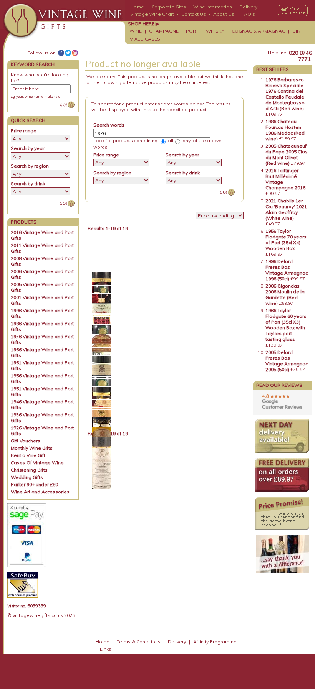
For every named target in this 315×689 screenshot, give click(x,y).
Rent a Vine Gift (28, 455)
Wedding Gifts (27, 477)
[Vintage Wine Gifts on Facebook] (61, 53)
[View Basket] (293, 10)
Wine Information (212, 7)
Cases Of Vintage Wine (37, 462)
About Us (223, 14)
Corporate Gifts (168, 7)
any (186, 140)
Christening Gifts (29, 470)
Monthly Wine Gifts (32, 448)
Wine (135, 31)
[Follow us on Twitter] (68, 53)
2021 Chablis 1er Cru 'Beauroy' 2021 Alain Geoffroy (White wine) (286, 209)
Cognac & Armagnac (258, 31)
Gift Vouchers (25, 441)
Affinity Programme (215, 642)
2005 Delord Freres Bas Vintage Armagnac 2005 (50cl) (286, 360)
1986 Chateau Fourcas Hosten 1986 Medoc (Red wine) (285, 129)
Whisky (215, 31)
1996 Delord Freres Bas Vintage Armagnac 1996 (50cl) (286, 269)
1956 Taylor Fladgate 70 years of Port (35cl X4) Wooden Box (286, 239)
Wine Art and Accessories (40, 492)
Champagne (164, 31)
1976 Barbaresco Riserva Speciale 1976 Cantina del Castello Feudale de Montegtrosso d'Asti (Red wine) (285, 94)
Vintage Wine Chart (152, 14)
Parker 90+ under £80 (34, 484)
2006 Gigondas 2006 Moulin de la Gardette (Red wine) (285, 294)
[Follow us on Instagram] (75, 53)
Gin (296, 31)
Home (137, 7)
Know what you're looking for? (39, 77)
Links (105, 649)
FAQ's (248, 14)
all (170, 140)
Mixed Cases (144, 39)
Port (192, 31)
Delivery (248, 7)
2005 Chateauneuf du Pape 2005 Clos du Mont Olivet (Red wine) (286, 154)
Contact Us (193, 14)
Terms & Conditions (139, 642)
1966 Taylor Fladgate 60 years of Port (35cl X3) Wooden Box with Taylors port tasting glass (286, 325)
